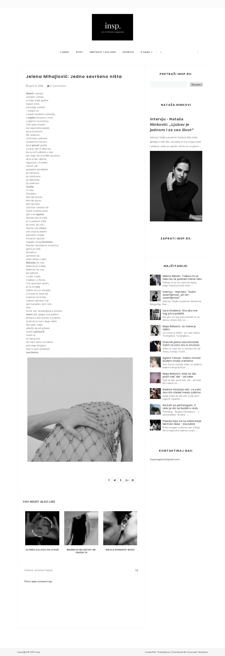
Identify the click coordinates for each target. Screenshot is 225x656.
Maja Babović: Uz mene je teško (179, 328)
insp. (38, 652)
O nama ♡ (147, 52)
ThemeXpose (163, 652)
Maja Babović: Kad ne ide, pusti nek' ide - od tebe (180, 375)
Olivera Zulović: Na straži (42, 550)
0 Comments (58, 86)
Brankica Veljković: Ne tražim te (81, 551)
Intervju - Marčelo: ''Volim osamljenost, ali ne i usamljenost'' (179, 294)
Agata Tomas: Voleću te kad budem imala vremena (182, 359)
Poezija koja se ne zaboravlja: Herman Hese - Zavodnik (182, 422)
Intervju (128, 52)
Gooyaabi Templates (197, 652)
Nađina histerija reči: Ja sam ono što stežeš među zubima (182, 391)
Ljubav (64, 52)
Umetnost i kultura (103, 52)
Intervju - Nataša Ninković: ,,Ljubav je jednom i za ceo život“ (172, 124)
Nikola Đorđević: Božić (120, 550)
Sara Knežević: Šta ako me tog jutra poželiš (180, 312)
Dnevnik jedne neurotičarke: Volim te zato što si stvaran (181, 343)
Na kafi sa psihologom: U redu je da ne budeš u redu (180, 407)
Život (79, 52)
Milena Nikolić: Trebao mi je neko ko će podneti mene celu (182, 277)
